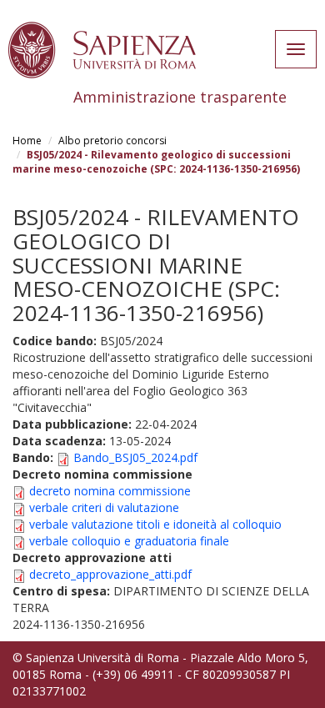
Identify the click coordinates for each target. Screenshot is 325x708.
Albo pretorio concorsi (112, 140)
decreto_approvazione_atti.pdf (110, 574)
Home (27, 140)
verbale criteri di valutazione (104, 507)
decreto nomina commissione (110, 491)
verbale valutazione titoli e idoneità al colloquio (155, 524)
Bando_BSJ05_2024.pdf (135, 457)
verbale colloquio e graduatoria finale (129, 541)
